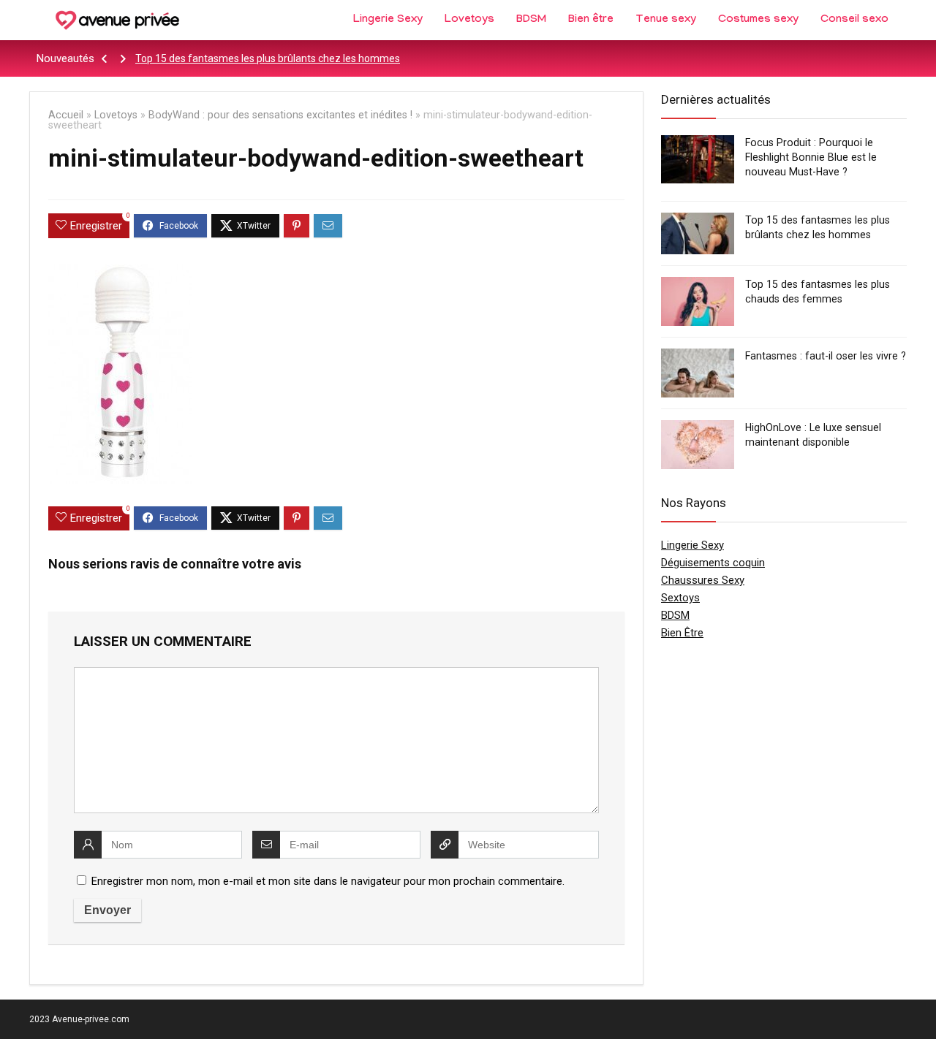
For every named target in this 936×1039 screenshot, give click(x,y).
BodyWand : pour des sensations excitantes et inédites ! (280, 115)
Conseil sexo (854, 20)
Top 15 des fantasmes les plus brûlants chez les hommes (267, 58)
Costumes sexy (758, 20)
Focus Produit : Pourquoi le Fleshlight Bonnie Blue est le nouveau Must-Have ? (811, 157)
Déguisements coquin (713, 562)
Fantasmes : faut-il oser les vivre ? (825, 356)
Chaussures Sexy (702, 580)
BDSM (531, 20)
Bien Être (682, 632)
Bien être (591, 20)
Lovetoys (469, 20)
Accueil (65, 115)
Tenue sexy (665, 20)
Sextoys (680, 597)
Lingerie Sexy (388, 20)
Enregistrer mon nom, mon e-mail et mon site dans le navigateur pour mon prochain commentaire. (328, 881)
